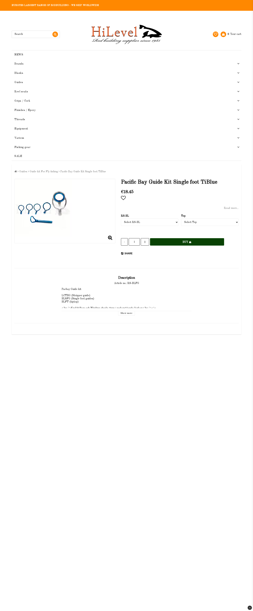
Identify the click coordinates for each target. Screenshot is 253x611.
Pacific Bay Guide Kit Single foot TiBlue (83, 171)
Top (183, 216)
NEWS (18, 54)
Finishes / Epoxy (25, 110)
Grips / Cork (22, 101)
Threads (19, 119)
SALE (18, 156)
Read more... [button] (231, 208)
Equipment (21, 128)
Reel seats (21, 91)
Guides (18, 82)
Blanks (18, 73)
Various (19, 138)
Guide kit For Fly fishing (44, 171)
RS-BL (125, 216)
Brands (19, 64)
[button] (215, 34)
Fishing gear (22, 147)
